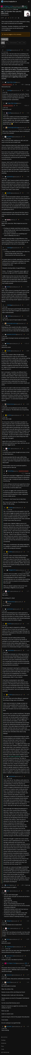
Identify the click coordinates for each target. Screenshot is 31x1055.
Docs (2, 1046)
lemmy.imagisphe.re (10, 1)
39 (3, 17)
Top (7, 42)
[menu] (29, 1)
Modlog (3, 1040)
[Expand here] (27, 14)
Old (24, 42)
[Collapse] (3, 50)
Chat (3, 46)
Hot (3, 42)
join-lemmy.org (5, 1052)
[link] (5, 18)
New (20, 42)
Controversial (13, 42)
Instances (3, 1043)
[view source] (18, 18)
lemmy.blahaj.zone (5, 15)
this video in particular (14, 756)
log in (10, 34)
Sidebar (4, 39)
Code (2, 1049)
